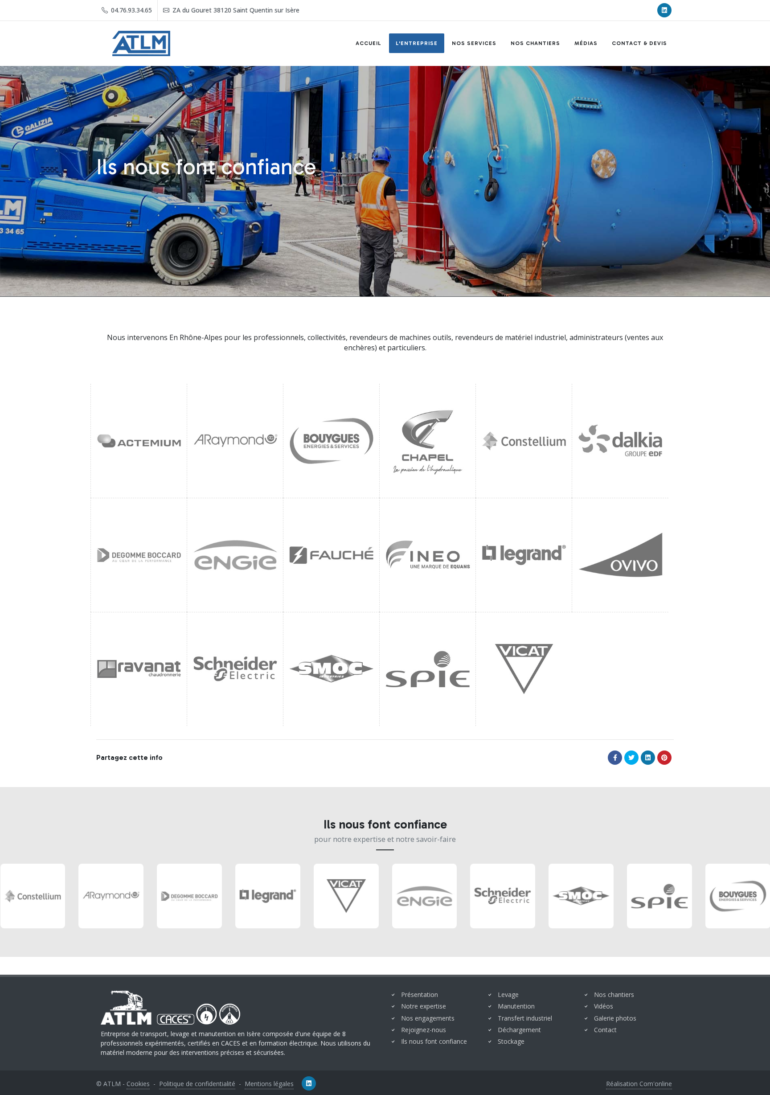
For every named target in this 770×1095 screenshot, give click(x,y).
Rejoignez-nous (423, 1029)
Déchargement (519, 1029)
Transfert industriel (525, 1018)
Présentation (419, 994)
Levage (508, 994)
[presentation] (8, 895)
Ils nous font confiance (434, 1041)
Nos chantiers (614, 994)
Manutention (516, 1006)
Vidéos (603, 1006)
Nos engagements (428, 1018)
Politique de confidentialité (197, 1083)
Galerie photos (615, 1018)
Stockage (511, 1041)
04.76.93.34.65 (130, 10)
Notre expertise (423, 1006)
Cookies (138, 1083)
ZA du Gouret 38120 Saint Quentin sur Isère (235, 10)
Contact (605, 1029)
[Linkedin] (664, 10)
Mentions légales (269, 1083)
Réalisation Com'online (639, 1083)
